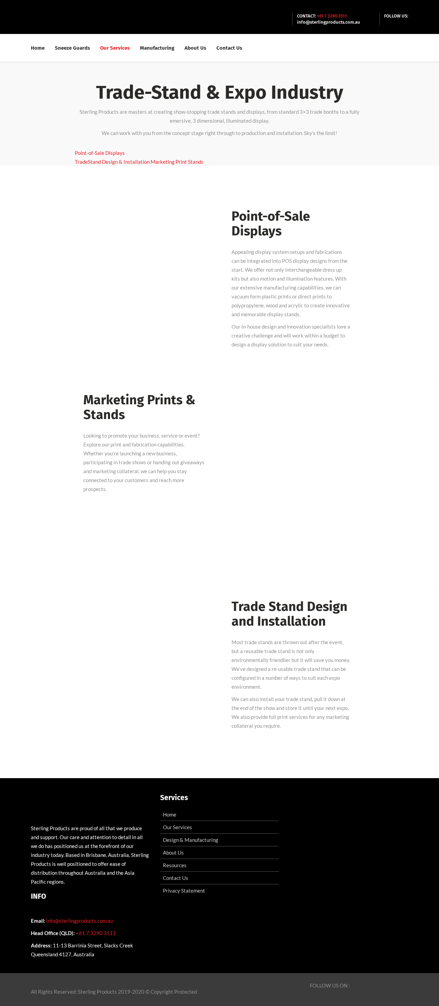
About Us (173, 852)
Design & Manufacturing (190, 840)
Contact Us (175, 878)
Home (169, 814)
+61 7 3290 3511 (332, 16)
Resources (175, 865)
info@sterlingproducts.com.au (328, 22)
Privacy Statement (184, 890)
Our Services (177, 827)
